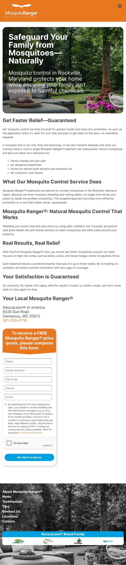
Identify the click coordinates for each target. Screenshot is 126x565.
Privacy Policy (27, 432)
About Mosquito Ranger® (22, 492)
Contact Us (11, 511)
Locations (10, 516)
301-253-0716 (15, 320)
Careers (8, 521)
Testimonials (12, 502)
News (6, 497)
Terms (39, 432)
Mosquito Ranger (21, 10)
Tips (5, 506)
